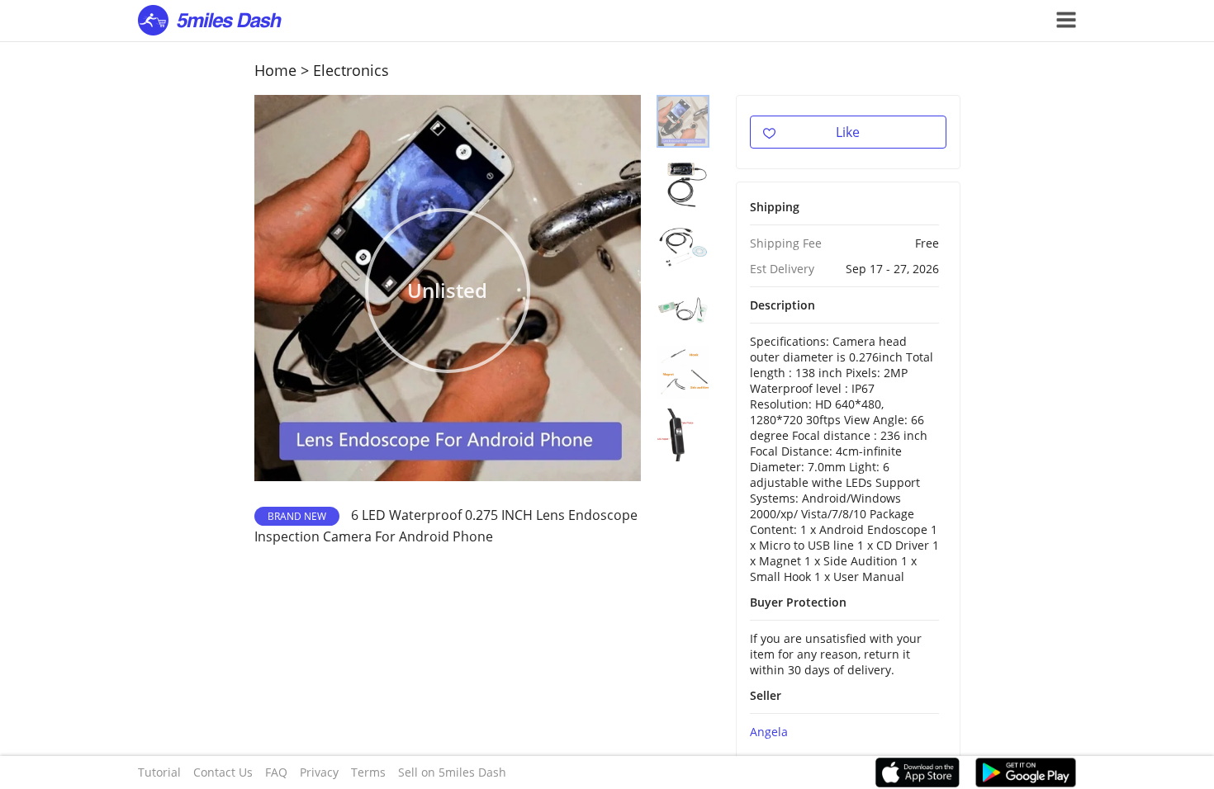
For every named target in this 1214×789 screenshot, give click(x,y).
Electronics (351, 70)
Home (275, 70)
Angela (769, 731)
